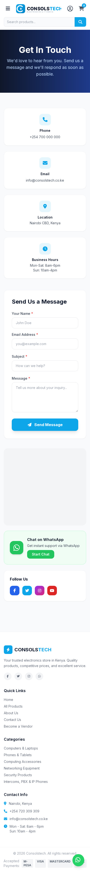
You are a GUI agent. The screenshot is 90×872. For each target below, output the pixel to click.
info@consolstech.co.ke (45, 180)
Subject (19, 356)
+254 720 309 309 (24, 811)
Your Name (22, 313)
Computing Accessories (22, 762)
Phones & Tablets (18, 755)
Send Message (48, 424)
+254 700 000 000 (45, 137)
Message (21, 378)
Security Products (18, 775)
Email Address (25, 334)
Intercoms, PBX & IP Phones (26, 782)
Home (8, 700)
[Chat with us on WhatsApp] (78, 860)
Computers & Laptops (21, 748)
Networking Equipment (22, 768)
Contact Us (12, 720)
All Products (13, 706)
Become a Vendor (18, 726)
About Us (11, 713)
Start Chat (40, 554)
